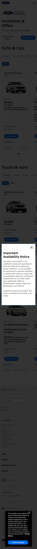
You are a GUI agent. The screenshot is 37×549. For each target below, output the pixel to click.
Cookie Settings (18, 542)
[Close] (32, 247)
